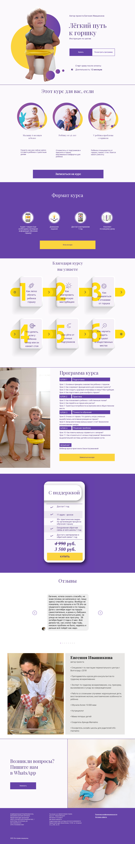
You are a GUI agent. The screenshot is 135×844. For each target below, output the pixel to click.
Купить (81, 52)
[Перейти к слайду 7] (72, 643)
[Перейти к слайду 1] (60, 643)
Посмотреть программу (103, 52)
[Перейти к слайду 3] (64, 643)
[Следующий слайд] (100, 613)
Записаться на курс (68, 174)
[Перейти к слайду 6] (70, 643)
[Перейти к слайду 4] (66, 643)
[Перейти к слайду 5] (68, 643)
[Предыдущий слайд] (35, 613)
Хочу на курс (68, 245)
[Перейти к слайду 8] (74, 643)
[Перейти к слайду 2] (62, 643)
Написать (23, 786)
